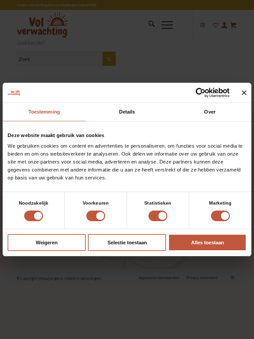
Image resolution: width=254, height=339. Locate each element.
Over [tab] (209, 112)
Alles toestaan (207, 242)
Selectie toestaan (127, 242)
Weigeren (47, 242)
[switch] (95, 216)
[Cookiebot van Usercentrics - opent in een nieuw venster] (201, 93)
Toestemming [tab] (44, 112)
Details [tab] (127, 112)
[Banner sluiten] (244, 92)
